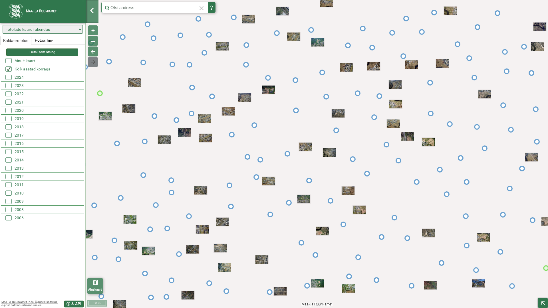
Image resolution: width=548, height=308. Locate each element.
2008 (19, 209)
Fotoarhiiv (44, 40)
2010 (19, 193)
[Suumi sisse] (93, 30)
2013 (19, 168)
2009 (19, 201)
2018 (19, 127)
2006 (19, 218)
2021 (19, 102)
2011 (19, 185)
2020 (19, 110)
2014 (19, 160)
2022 (19, 94)
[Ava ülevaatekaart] (543, 303)
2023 (19, 85)
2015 (19, 151)
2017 (19, 135)
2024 (19, 77)
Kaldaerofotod (16, 40)
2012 (19, 176)
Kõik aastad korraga (33, 69)
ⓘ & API (74, 304)
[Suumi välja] (93, 41)
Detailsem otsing (42, 52)
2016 (19, 143)
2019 (19, 118)
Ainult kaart (25, 60)
